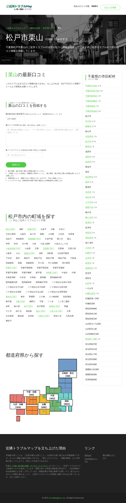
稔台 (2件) (40, 311)
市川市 (90, 121)
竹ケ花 (41, 263)
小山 (18, 253)
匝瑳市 (88, 273)
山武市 (89, 283)
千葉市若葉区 (93, 101)
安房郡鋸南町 (91, 379)
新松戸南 (62, 258)
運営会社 (88, 455)
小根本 (9, 253)
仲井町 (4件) (51, 272)
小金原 (28, 248)
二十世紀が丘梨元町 (58, 287)
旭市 (87, 171)
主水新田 (10, 315)
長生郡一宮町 (92, 339)
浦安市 (90, 232)
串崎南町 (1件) (34, 238)
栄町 (41, 253)
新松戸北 (38, 258)
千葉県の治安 (34, 28)
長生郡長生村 (91, 349)
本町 (8, 306)
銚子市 (88, 116)
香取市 (88, 278)
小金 (34, 243)
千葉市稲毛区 (93, 95)
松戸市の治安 (49, 28)
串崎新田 (20, 238)
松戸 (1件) (28, 306)
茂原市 (88, 151)
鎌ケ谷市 (91, 217)
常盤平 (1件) (11, 267)
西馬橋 (43, 277)
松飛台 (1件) (54, 306)
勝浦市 (88, 187)
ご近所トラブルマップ (15, 28)
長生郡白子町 (91, 354)
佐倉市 (90, 161)
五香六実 (72, 248)
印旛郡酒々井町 (92, 298)
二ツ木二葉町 (64, 301)
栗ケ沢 (60, 238)
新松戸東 (50, 258)
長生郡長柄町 (91, 359)
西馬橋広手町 (42, 282)
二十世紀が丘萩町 (14, 291)
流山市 (90, 197)
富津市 (88, 227)
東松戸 (9, 320)
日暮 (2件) (20, 301)
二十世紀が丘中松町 (36, 287)
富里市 (89, 263)
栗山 (69, 238)
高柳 (20, 263)
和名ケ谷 (58, 315)
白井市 (89, 258)
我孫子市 (91, 207)
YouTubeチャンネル (91, 460)
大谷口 (62, 229)
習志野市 (91, 177)
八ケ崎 (42, 296)
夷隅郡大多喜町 (92, 369)
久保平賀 (49, 238)
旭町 (21, 229)
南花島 (29, 311)
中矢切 (23, 277)
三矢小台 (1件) (56, 311)
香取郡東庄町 (91, 318)
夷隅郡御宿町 (91, 374)
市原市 (90, 192)
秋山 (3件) (10, 229)
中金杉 (65, 272)
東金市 (88, 166)
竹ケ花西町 (53, 263)
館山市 (88, 131)
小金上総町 (45, 243)
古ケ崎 (25, 243)
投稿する (16, 164)
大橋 (53, 229)
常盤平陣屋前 (27, 267)
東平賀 (9, 301)
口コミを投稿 (110, 7)
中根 (74, 272)
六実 (69, 311)
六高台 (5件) (43, 315)
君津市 (89, 222)
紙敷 (42, 234)
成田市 (90, 156)
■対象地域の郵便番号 (34, 114)
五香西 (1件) (48, 248)
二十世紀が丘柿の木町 (61, 282)
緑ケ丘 (19, 311)
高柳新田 (30, 263)
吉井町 (31, 315)
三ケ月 (9, 311)
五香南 (61, 248)
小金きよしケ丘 (61, 243)
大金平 (43, 229)
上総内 (23, 234)
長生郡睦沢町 (91, 344)
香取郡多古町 (91, 313)
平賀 (41, 301)
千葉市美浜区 (93, 111)
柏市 (89, 182)
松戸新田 (41, 306)
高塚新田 (10, 263)
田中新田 (66, 263)
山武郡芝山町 (91, 328)
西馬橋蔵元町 (12, 282)
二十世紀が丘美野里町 (57, 291)
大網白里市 (92, 293)
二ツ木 (51, 301)
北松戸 (9, 238)
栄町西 (50, 253)
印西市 (90, 253)
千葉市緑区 (92, 106)
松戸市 (90, 141)
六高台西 (70, 315)
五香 (37, 248)
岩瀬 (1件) (31, 229)
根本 (23, 296)
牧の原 (17, 306)
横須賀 (21, 315)
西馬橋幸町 (27, 282)
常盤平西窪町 (43, 267)
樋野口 (32, 301)
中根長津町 (11, 277)
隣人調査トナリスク (109, 456)
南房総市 (91, 268)
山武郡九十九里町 (93, 323)
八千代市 (91, 202)
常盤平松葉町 (12, 272)
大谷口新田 (11, 234)
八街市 (89, 247)
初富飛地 (67, 296)
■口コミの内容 (26, 125)
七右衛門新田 (63, 253)
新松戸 (27, 258)
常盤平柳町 (27, 272)
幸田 (8, 243)
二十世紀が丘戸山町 (15, 287)
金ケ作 (33, 234)
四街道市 (90, 237)
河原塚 (71, 234)
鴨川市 (88, 212)
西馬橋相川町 (56, 277)
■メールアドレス (26, 150)
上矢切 (61, 234)
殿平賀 (39, 272)
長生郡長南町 (91, 364)
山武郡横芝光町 (92, 334)
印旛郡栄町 (90, 303)
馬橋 (66, 306)
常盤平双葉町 (59, 267)
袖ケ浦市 (89, 242)
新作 (18, 258)
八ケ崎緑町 (54, 296)
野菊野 (32, 296)
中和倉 (33, 277)
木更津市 (91, 136)
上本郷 (51, 234)
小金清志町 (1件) (13, 248)
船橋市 (90, 126)
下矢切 (9, 258)
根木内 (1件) (11, 296)
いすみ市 (89, 288)
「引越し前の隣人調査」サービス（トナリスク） (30, 466)
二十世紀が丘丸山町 (34, 291)
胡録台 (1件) (29, 253)
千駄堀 (73, 258)
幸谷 (16, 243)
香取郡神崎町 (91, 308)
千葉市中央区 (93, 85)
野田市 (89, 146)
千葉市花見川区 (94, 90)
